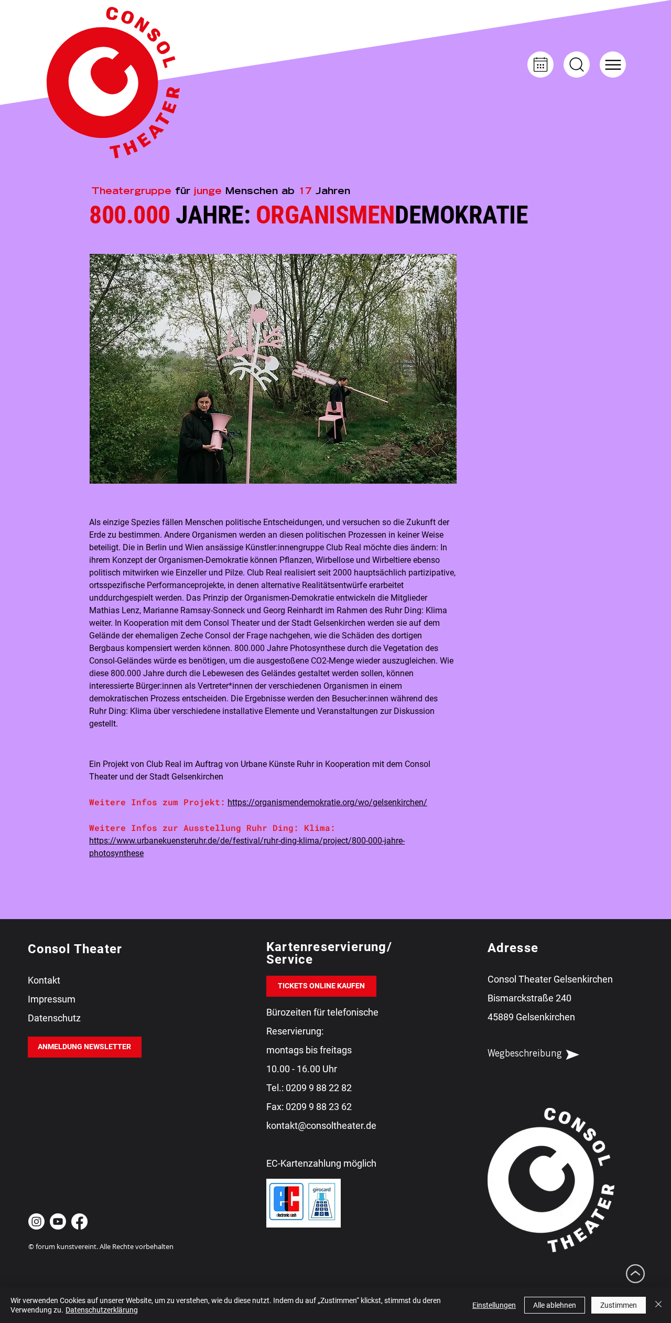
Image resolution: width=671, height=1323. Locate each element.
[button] (613, 64)
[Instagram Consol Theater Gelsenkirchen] (36, 1221)
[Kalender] (540, 64)
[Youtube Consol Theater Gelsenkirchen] (58, 1221)
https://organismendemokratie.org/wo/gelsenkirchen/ (327, 802)
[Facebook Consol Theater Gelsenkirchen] (79, 1221)
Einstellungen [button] (494, 1305)
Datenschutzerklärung (102, 1310)
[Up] (577, 64)
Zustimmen (618, 1305)
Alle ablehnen (554, 1305)
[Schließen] (658, 1305)
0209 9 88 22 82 (319, 1087)
